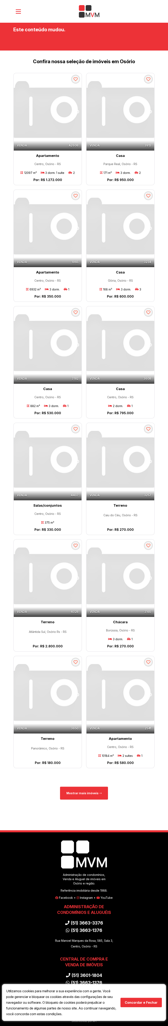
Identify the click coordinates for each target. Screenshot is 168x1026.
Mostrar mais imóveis (82, 793)
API (94, 1021)
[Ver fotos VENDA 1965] (48, 228)
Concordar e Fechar (141, 1002)
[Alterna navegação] (18, 11)
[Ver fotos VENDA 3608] (120, 345)
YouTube (107, 897)
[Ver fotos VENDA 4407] (48, 461)
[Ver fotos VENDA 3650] (48, 694)
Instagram (86, 897)
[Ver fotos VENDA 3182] (48, 345)
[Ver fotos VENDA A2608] (48, 112)
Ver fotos (77, 112)
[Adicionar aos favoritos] (76, 79)
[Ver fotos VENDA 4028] (48, 578)
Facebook (66, 897)
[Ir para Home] (89, 11)
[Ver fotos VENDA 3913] (120, 112)
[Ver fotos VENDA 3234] (120, 228)
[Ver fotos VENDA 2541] (120, 694)
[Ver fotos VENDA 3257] (120, 461)
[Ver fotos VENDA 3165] (120, 578)
